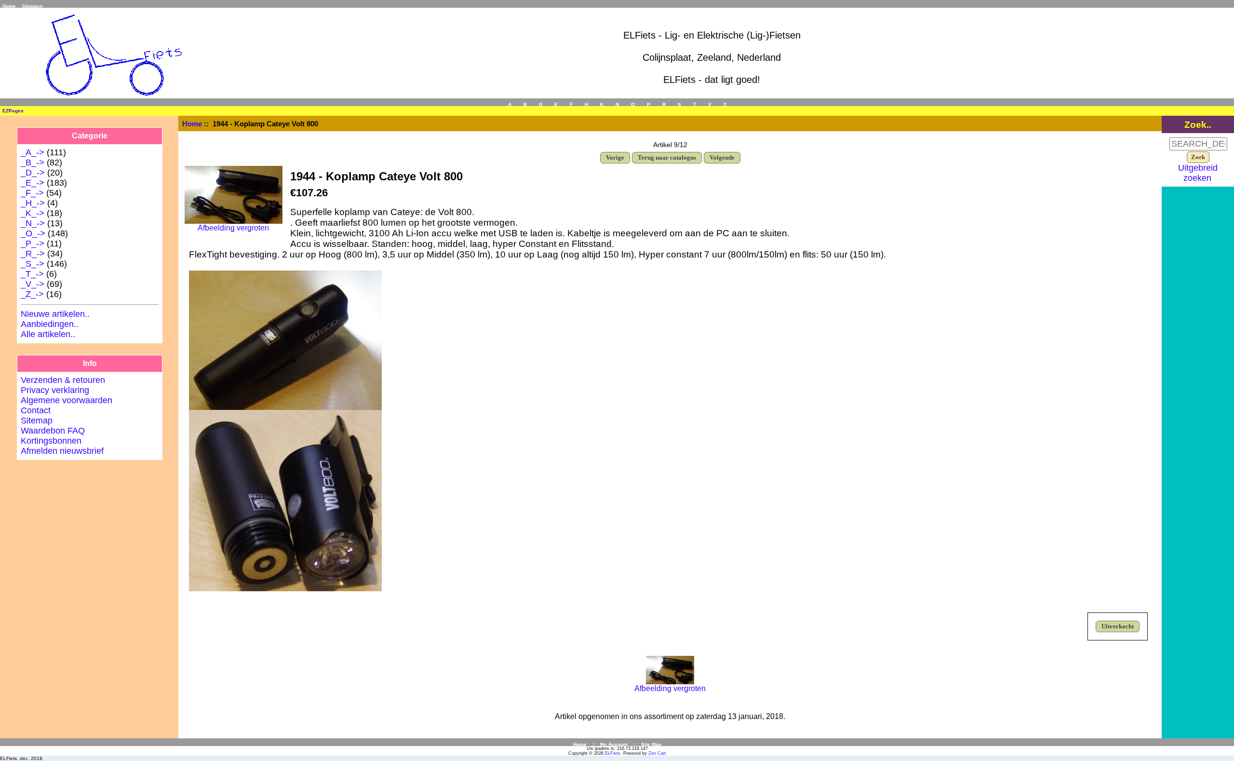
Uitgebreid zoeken (1198, 173)
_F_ (571, 104)
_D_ (540, 104)
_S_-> (32, 264)
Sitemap (37, 420)
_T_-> (32, 274)
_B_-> (32, 162)
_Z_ (725, 104)
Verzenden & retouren (63, 380)
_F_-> (32, 193)
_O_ (633, 104)
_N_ (617, 104)
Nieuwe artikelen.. (55, 314)
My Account (614, 744)
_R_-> (33, 253)
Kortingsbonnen (51, 441)
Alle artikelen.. (48, 334)
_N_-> (33, 223)
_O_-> (33, 233)
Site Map (651, 744)
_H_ (586, 104)
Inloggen (32, 6)
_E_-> (32, 183)
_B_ (525, 104)
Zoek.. (1197, 124)
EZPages (13, 110)
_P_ (648, 104)
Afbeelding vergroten (670, 688)
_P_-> (32, 243)
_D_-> (33, 172)
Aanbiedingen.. (50, 324)
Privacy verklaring (55, 390)
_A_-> (32, 152)
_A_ (509, 104)
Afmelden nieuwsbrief (62, 451)
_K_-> (32, 213)
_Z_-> (32, 294)
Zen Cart (657, 753)
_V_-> (32, 284)
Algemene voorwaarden (66, 400)
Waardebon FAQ (53, 430)
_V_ (709, 104)
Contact (36, 410)
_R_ (664, 104)
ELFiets (612, 753)
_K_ (601, 104)
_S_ (679, 104)
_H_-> (33, 203)
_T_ (694, 104)
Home (9, 6)
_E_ (556, 104)
